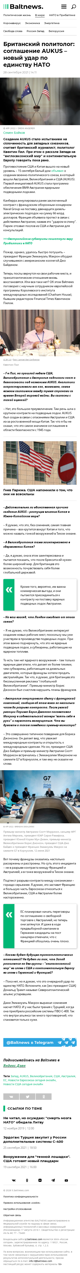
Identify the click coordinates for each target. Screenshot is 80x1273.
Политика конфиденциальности (20, 1196)
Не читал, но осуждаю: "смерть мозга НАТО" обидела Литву (37, 1120)
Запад (14, 1076)
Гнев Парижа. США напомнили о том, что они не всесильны (37, 492)
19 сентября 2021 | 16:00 (19, 1167)
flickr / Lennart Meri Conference (26, 359)
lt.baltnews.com (33, 1239)
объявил (57, 171)
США (57, 1076)
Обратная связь (12, 1215)
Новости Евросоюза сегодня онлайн (32, 1080)
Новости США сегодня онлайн (23, 1084)
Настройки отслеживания (17, 1209)
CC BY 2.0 (7, 359)
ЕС (5, 1080)
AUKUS (24, 1076)
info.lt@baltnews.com (40, 1261)
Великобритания (41, 1076)
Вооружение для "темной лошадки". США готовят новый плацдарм (36, 1159)
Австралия (68, 1076)
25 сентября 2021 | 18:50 (19, 1148)
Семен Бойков (14, 132)
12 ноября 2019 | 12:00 (18, 1128)
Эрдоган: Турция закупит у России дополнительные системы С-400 (34, 1139)
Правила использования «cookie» (21, 1203)
